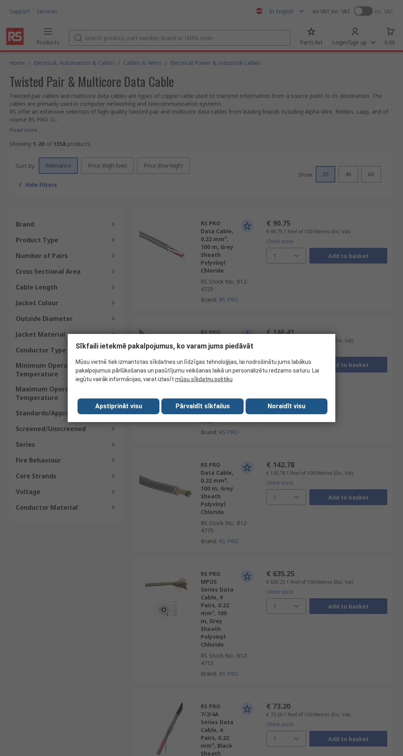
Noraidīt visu (286, 406)
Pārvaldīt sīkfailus (203, 406)
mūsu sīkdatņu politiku (204, 379)
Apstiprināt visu (118, 406)
